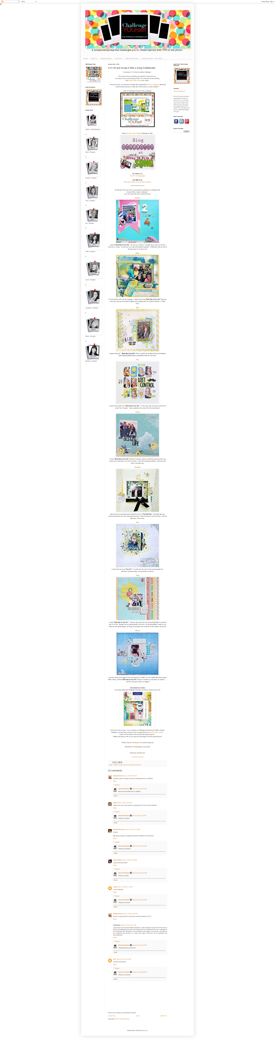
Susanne (137, 467)
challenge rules (137, 742)
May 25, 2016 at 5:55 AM (139, 873)
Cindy (137, 412)
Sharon (137, 630)
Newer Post (111, 1016)
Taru (137, 522)
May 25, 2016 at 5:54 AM (139, 846)
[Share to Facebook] (119, 762)
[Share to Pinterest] (121, 762)
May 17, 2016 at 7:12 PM (125, 887)
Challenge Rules (106, 58)
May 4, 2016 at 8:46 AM (125, 802)
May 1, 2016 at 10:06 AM (139, 789)
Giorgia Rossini (117, 776)
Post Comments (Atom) (122, 1019)
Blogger (145, 1030)
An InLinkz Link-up (137, 757)
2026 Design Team (132, 58)
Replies (117, 785)
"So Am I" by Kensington (137, 176)
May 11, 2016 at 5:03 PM (130, 860)
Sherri (137, 253)
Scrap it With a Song (156, 732)
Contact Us (118, 58)
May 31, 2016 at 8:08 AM (139, 972)
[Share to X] (117, 762)
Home (86, 58)
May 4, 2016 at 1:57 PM (139, 815)
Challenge (115, 765)
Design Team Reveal (124, 765)
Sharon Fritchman (123, 789)
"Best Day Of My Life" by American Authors (137, 182)
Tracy (137, 575)
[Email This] (113, 762)
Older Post (163, 1016)
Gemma (137, 198)
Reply (115, 781)
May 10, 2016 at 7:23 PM (133, 829)
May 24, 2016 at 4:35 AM (130, 913)
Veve (114, 959)
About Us (94, 58)
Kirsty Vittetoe (117, 860)
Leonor (115, 887)
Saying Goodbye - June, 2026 (152, 58)
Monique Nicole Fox (119, 829)
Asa (137, 359)
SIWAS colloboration (135, 765)
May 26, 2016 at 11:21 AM (128, 925)
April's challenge (153, 84)
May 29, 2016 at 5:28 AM (139, 945)
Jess (137, 307)
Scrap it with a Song (133, 133)
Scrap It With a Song (135, 80)
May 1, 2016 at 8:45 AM (130, 776)
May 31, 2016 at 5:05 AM (124, 959)
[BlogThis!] (115, 762)
